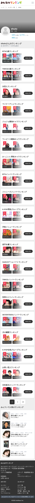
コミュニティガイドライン (26, 466)
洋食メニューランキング (12, 227)
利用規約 (3, 476)
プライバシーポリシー (24, 476)
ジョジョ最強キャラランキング (14, 122)
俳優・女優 (23, 414)
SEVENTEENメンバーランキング (15, 315)
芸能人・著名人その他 (26, 432)
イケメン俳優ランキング (18, 425)
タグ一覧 (20, 485)
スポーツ (3, 491)
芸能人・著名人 (15, 414)
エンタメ (13, 442)
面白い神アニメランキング (19, 444)
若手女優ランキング (10, 244)
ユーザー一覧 (11, 7)
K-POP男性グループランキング (14, 209)
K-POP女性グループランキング (14, 350)
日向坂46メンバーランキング (13, 385)
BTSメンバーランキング (12, 174)
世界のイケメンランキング (12, 297)
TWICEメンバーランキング (13, 280)
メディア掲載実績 (6, 472)
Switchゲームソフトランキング (14, 262)
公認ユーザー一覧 (23, 493)
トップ (2, 7)
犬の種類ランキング (10, 332)
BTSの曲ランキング (10, 51)
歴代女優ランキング (17, 415)
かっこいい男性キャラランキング (15, 157)
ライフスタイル (5, 493)
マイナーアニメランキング (12, 104)
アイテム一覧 (22, 487)
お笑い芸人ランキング (11, 367)
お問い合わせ (5, 478)
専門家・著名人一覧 (24, 491)
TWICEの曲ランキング (11, 69)
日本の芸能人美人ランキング (20, 434)
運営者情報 (21, 468)
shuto (19, 7)
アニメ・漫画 (20, 442)
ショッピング (5, 487)
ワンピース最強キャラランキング (15, 139)
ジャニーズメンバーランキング (14, 192)
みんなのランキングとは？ (9, 466)
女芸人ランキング (9, 86)
